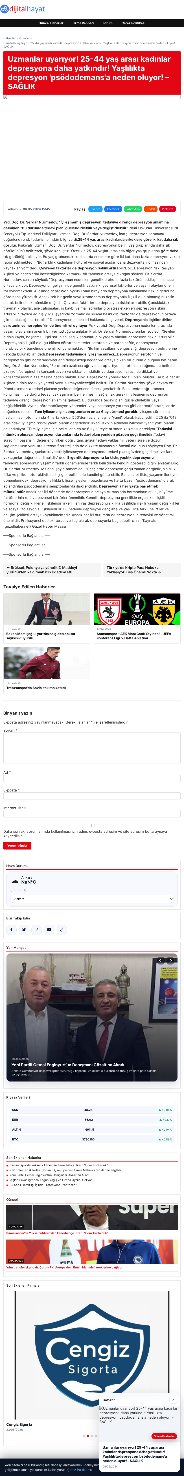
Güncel (24, 38)
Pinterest (167, 209)
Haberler (9, 38)
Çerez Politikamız (80, 1470)
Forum (108, 23)
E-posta (11, 790)
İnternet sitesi (14, 808)
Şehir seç (18, 890)
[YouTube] (49, 930)
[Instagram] (36, 930)
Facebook (113, 209)
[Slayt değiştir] (84, 1436)
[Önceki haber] (161, 960)
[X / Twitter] (24, 930)
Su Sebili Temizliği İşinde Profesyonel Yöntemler (43, 1185)
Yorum (10, 730)
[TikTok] (62, 930)
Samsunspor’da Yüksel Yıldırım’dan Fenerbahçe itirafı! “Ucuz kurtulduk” (59, 1165)
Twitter (95, 209)
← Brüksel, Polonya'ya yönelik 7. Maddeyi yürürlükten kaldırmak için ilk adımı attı (42, 569)
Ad (7, 772)
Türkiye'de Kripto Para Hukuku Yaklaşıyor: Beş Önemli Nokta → (134, 569)
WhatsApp (133, 209)
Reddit (151, 209)
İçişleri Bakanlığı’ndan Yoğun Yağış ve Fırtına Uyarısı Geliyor (51, 1180)
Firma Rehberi (83, 23)
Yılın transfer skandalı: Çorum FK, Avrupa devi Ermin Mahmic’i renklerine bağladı (65, 1170)
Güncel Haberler (51, 23)
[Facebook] (11, 930)
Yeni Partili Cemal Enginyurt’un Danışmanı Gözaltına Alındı (49, 1175)
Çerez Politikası (133, 23)
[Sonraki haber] (170, 960)
